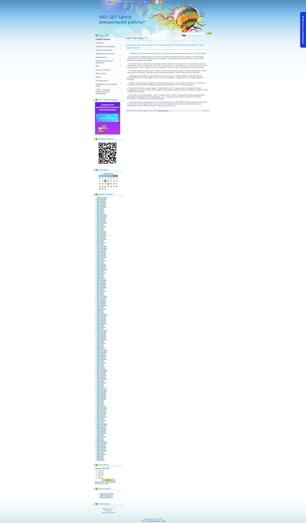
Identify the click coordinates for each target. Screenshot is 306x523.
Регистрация (110, 2)
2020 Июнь (100, 347)
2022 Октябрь (101, 391)
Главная (107, 2)
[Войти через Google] (157, 2)
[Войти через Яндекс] (153, 2)
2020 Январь (101, 338)
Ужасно (100, 478)
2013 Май (100, 244)
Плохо (100, 476)
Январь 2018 (108, 173)
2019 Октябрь (101, 332)
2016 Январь (101, 268)
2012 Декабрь (101, 235)
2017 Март (100, 289)
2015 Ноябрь (101, 264)
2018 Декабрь (101, 320)
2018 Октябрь (101, 316)
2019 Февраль (102, 323)
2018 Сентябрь (102, 314)
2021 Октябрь (101, 372)
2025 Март (100, 435)
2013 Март (100, 241)
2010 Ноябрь (101, 201)
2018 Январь (101, 303)
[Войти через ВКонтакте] (149, 2)
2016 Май (100, 275)
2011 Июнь (100, 210)
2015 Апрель (101, 260)
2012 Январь (101, 221)
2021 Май (100, 365)
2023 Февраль (102, 399)
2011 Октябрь (101, 217)
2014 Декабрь (101, 253)
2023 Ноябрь (101, 411)
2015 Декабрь (101, 266)
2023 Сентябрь (102, 408)
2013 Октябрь (101, 246)
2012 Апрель (101, 226)
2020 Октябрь (101, 352)
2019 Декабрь (101, 336)
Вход (112, 2)
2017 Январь (101, 286)
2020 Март (100, 341)
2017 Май (100, 293)
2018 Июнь (100, 312)
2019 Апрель (101, 327)
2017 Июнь (100, 295)
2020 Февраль (102, 339)
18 (108, 184)
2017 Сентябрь (102, 296)
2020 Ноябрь (101, 354)
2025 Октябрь (101, 444)
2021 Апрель (101, 363)
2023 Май (100, 402)
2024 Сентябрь (102, 424)
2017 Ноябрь (101, 300)
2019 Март (100, 325)
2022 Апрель (101, 383)
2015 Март (100, 259)
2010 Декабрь (101, 203)
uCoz (163, 521)
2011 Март (100, 208)
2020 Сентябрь (102, 350)
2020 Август (101, 348)
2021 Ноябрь (101, 374)
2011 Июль (100, 212)
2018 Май (100, 311)
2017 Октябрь (101, 298)
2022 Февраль (102, 379)
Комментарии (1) (163, 110)
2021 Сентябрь (102, 370)
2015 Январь (101, 255)
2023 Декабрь (101, 413)
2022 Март (100, 381)
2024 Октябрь (101, 426)
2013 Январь (101, 237)
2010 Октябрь (101, 199)
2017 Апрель (101, 291)
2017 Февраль (102, 287)
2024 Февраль (102, 417)
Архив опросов (110, 482)
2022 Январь (101, 377)
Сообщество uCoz (106, 495)
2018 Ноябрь (101, 318)
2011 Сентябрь (102, 215)
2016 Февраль (102, 269)
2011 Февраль (102, 206)
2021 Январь (101, 357)
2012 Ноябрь (101, 233)
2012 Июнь (100, 230)
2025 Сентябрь (102, 442)
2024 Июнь (100, 422)
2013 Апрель (101, 242)
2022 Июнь (100, 386)
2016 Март (100, 271)
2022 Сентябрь (102, 390)
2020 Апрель (101, 343)
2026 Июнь (100, 458)
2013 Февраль (102, 239)
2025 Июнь (100, 440)
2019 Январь (101, 321)
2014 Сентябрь (102, 248)
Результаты (99, 482)
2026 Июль (100, 460)
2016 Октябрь (101, 280)
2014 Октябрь (101, 250)
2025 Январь (101, 431)
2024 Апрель (101, 420)
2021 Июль (100, 366)
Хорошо (101, 472)
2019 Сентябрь (102, 330)
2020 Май (100, 345)
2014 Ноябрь (101, 251)
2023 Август (101, 406)
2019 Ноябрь (101, 334)
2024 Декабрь (101, 429)
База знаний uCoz (106, 497)
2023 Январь (101, 397)
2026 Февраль (102, 451)
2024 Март (100, 418)
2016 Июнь (100, 277)
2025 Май (100, 438)
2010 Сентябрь (102, 198)
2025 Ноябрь (101, 445)
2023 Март (100, 400)
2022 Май (100, 384)
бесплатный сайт (154, 521)
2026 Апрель (101, 454)
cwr (145, 110)
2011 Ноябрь (101, 219)
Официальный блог (107, 494)
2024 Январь (101, 415)
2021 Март (100, 361)
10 (105, 181)
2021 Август (101, 368)
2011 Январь (101, 205)
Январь (141, 38)
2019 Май (100, 329)
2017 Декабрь (101, 302)
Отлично (101, 470)
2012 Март (100, 224)
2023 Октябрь (101, 409)
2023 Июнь (100, 404)
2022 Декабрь (101, 395)
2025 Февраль (102, 433)
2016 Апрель (101, 273)
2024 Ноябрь (101, 427)
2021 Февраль (102, 359)
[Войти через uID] (145, 2)
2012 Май (100, 228)
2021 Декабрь (101, 375)
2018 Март (100, 307)
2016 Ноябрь (101, 282)
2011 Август (101, 214)
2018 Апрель (101, 309)
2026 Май (100, 456)
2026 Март (100, 453)
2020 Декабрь (101, 356)
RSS (114, 2)
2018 (135, 38)
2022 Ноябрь (101, 393)
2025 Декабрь (101, 447)
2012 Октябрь (101, 232)
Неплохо (101, 474)
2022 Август (101, 388)
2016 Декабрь (101, 284)
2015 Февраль (102, 257)
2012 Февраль (102, 223)
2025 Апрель (101, 436)
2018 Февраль (102, 305)
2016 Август (101, 278)
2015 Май (100, 262)
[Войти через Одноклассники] (161, 2)
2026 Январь (101, 449)
